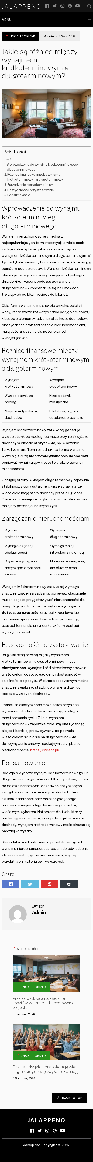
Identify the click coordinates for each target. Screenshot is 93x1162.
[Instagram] (62, 6)
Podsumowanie (18, 195)
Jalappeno (21, 6)
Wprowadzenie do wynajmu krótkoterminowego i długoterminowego (43, 167)
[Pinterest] (70, 6)
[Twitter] (55, 6)
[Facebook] (47, 6)
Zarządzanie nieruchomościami (30, 184)
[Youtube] (77, 6)
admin (49, 36)
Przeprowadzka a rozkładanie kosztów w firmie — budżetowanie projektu (43, 1003)
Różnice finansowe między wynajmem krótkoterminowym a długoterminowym (36, 177)
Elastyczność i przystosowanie (30, 190)
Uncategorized (22, 36)
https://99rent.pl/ (44, 750)
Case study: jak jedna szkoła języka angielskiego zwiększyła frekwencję (46, 1069)
